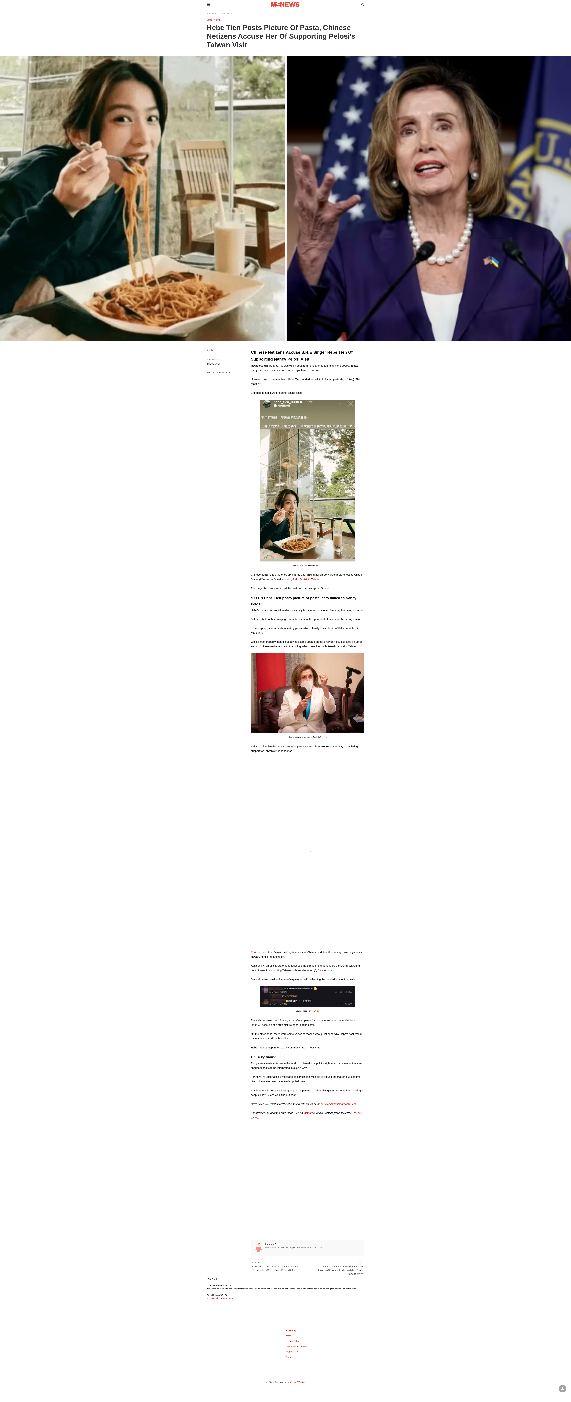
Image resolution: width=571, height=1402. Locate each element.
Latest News (226, 13)
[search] (362, 4)
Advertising (291, 1330)
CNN (320, 970)
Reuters (323, 737)
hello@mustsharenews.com (220, 1298)
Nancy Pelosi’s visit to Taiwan (302, 579)
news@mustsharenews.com (340, 1104)
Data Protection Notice (296, 1346)
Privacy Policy (292, 1352)
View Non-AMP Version (295, 1382)
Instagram (310, 1113)
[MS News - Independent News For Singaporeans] (285, 4)
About (288, 1335)
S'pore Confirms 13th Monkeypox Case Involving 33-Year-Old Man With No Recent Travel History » (341, 1270)
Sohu (321, 565)
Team (288, 1357)
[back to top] (562, 1388)
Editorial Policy (292, 1341)
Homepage (212, 13)
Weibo (316, 1011)
